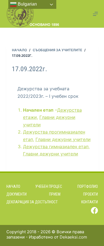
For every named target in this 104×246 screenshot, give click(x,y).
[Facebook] (94, 210)
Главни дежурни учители (63, 139)
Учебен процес (48, 186)
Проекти (90, 194)
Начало (13, 186)
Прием (54, 194)
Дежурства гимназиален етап (55, 146)
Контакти (89, 202)
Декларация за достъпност (32, 202)
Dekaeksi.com (73, 237)
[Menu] (95, 13)
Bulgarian (27, 4)
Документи (16, 194)
